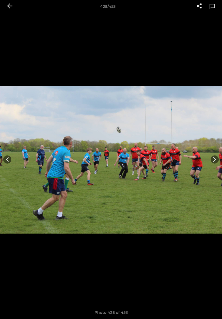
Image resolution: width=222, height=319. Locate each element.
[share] (199, 6)
